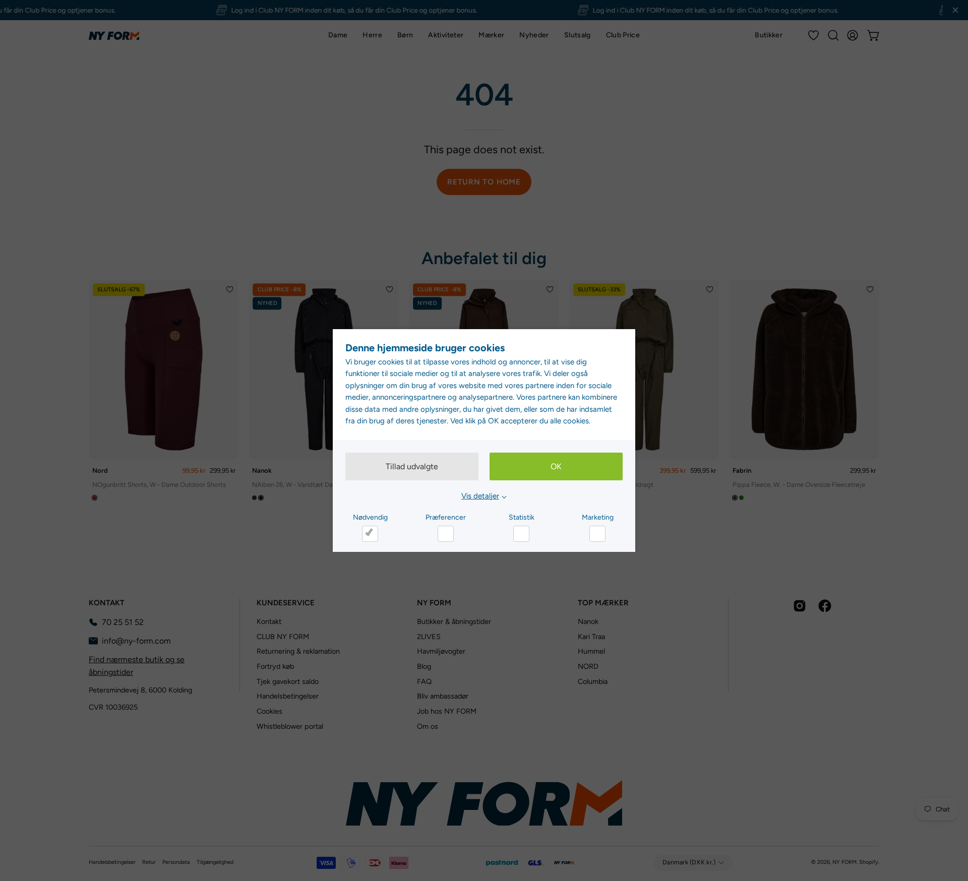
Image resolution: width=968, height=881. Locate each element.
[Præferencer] (446, 534)
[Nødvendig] (370, 534)
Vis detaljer (480, 495)
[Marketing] (597, 534)
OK (556, 466)
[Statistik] (521, 534)
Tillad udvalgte (412, 466)
